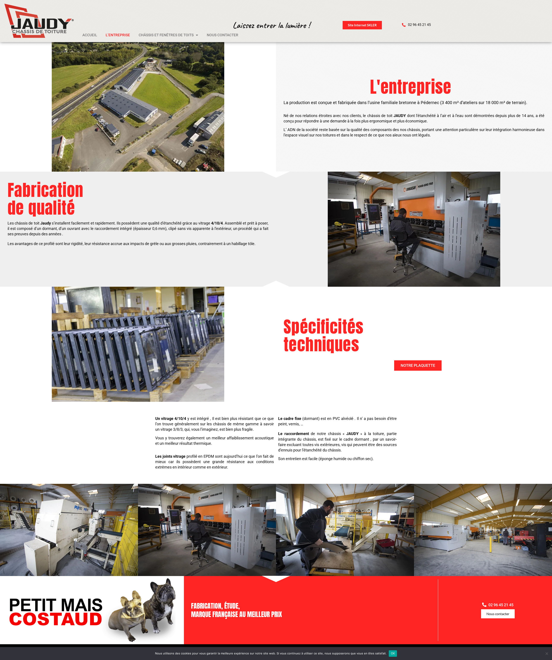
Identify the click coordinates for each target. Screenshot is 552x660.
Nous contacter (222, 35)
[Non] (546, 653)
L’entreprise (118, 35)
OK (393, 653)
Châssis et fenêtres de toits (166, 35)
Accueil (89, 35)
